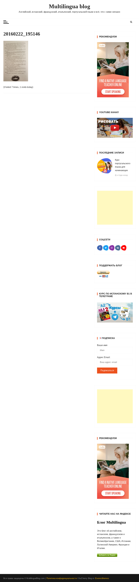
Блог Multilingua (111, 522)
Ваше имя (102, 345)
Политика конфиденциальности (61, 578)
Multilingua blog (69, 6)
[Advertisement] (115, 208)
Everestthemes (102, 578)
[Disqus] (46, 132)
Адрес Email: (103, 357)
